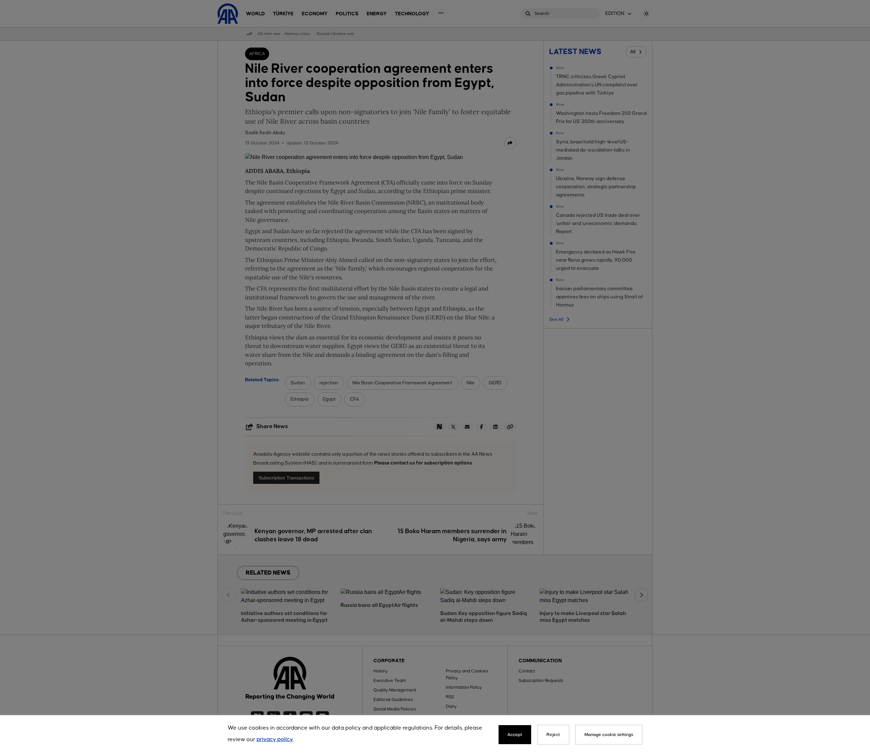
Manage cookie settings (609, 734)
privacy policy (275, 739)
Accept (514, 734)
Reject (553, 734)
